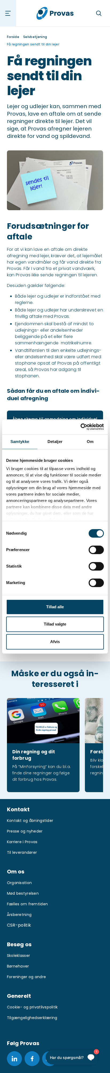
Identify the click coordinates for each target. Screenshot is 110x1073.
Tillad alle (55, 607)
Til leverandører (22, 852)
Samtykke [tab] (19, 441)
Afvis (55, 641)
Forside (13, 37)
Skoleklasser (18, 955)
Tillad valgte (55, 624)
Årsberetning (19, 914)
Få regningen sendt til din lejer (33, 44)
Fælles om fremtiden (27, 904)
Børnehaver (18, 966)
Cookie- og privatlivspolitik (32, 1007)
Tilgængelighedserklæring (32, 1017)
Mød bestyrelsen (23, 893)
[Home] (55, 13)
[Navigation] (8, 13)
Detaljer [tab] (55, 441)
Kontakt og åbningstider (30, 820)
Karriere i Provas (22, 841)
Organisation (19, 882)
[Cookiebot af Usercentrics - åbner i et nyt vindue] (80, 426)
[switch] (96, 550)
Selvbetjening (35, 37)
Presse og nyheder (25, 831)
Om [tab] (90, 441)
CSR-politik (19, 925)
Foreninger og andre (26, 976)
